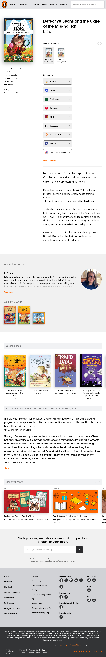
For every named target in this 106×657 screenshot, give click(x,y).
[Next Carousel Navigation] (99, 482)
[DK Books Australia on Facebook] (89, 600)
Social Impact (10, 614)
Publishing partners (39, 585)
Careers (35, 576)
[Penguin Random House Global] (11, 651)
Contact (8, 587)
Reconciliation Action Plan (42, 608)
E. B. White (40, 393)
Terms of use (37, 603)
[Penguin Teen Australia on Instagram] (66, 597)
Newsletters (9, 597)
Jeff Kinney (91, 398)
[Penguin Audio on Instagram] (61, 617)
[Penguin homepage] (4, 4)
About (7, 576)
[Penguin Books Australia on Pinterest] (71, 580)
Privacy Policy (69, 561)
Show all (7, 468)
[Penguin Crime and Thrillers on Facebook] (61, 607)
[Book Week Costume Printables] (75, 501)
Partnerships (9, 603)
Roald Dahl (59, 393)
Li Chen (48, 31)
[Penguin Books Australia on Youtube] (76, 580)
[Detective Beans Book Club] (26, 501)
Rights (34, 590)
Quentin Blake (70, 393)
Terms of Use (57, 561)
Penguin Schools (12, 608)
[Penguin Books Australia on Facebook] (61, 580)
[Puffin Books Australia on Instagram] (89, 590)
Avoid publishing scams (41, 594)
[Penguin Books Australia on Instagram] (66, 580)
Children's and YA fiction (13, 93)
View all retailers (49, 160)
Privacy (34, 599)
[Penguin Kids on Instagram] (94, 580)
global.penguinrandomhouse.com (87, 651)
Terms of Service (76, 645)
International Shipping (40, 612)
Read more (8, 292)
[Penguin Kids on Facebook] (89, 580)
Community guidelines (41, 581)
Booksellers (9, 581)
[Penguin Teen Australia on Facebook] (61, 597)
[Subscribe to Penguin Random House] (79, 549)
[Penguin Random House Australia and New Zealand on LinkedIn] (81, 580)
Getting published (12, 592)
